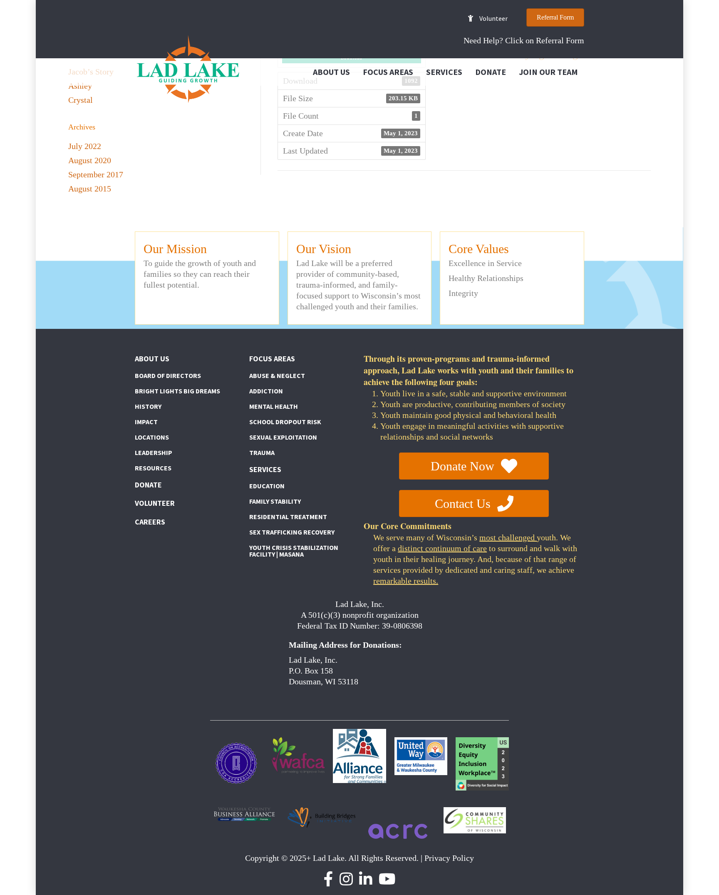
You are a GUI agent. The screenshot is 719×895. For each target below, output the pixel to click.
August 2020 (89, 160)
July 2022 (84, 146)
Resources (153, 468)
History (148, 406)
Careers (150, 522)
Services (444, 72)
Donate (490, 72)
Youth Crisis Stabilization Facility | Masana (293, 550)
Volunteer (155, 503)
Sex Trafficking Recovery (292, 532)
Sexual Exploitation (283, 437)
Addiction (266, 391)
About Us (331, 72)
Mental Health (273, 406)
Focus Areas (388, 72)
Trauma (262, 452)
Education (267, 486)
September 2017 (95, 174)
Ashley (80, 85)
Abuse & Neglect (277, 375)
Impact (146, 422)
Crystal (80, 99)
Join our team (548, 72)
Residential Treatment (288, 516)
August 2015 (89, 188)
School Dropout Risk (285, 422)
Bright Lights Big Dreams (177, 391)
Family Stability (275, 501)
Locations (152, 437)
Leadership (153, 452)
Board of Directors (168, 375)
